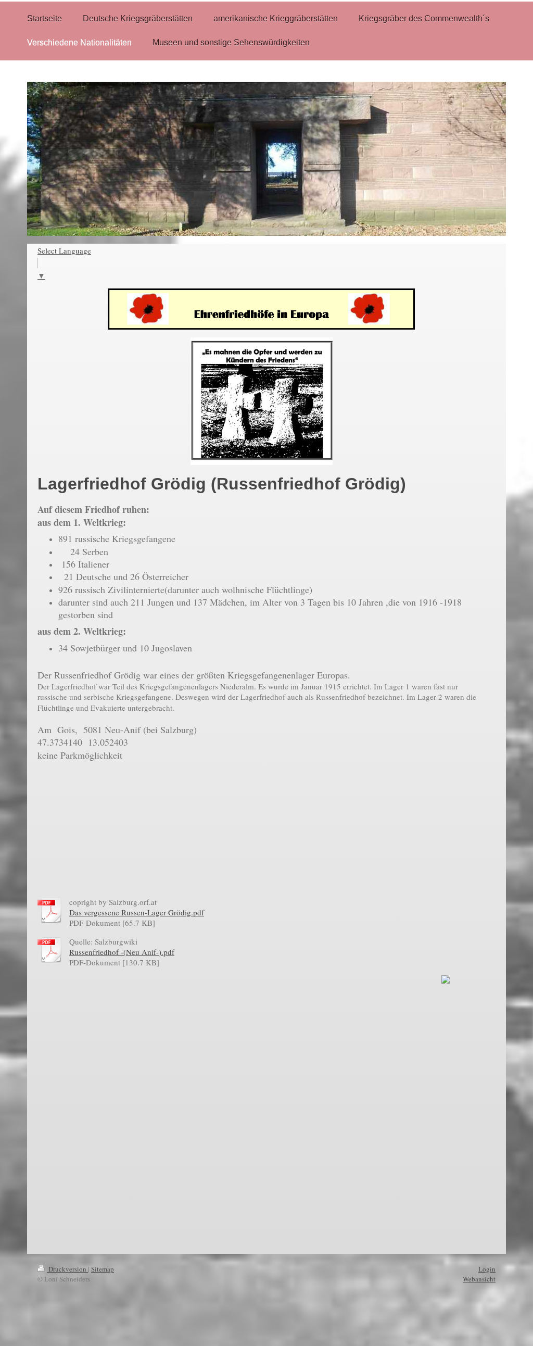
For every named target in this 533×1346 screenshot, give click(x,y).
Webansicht (479, 1279)
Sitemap (102, 1269)
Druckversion (67, 1269)
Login (487, 1269)
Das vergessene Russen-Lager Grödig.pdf (136, 912)
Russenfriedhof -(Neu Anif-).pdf (121, 952)
